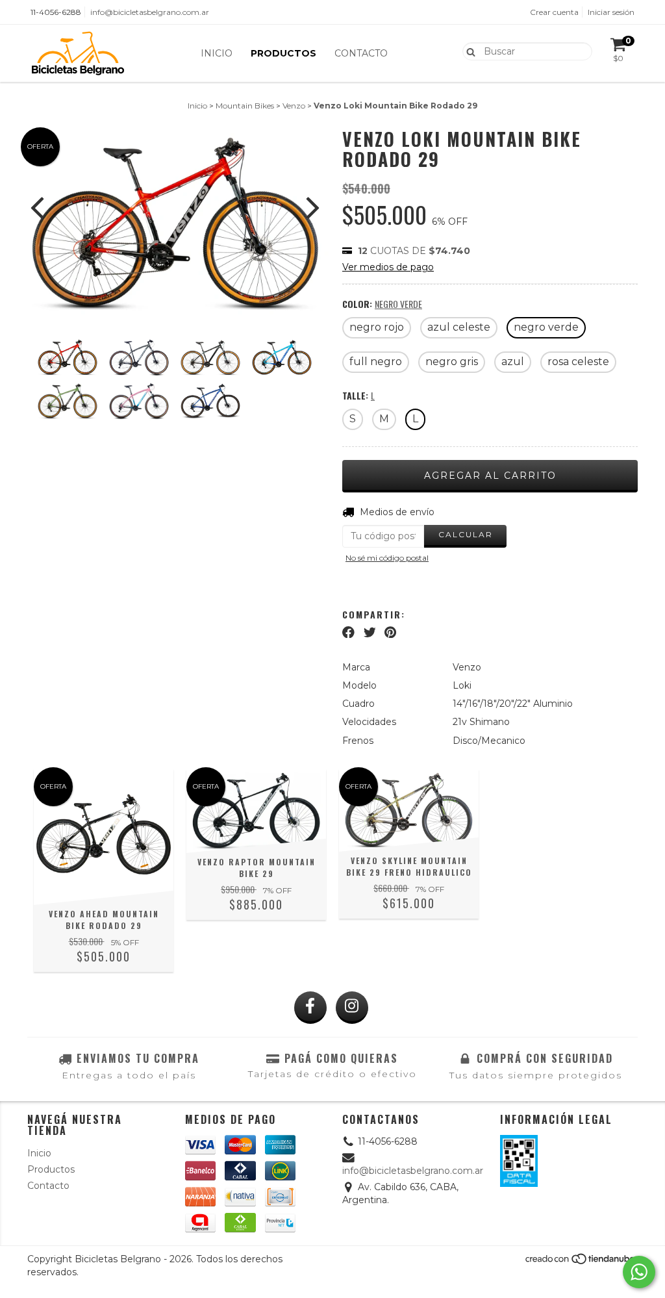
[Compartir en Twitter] (370, 632)
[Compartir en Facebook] (348, 632)
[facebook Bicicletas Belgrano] (310, 1007)
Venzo (293, 105)
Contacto (361, 53)
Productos (283, 53)
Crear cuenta (554, 12)
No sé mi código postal (387, 558)
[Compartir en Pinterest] (390, 632)
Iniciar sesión (611, 12)
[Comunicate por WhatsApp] (639, 1272)
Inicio (216, 53)
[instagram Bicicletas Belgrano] (352, 1007)
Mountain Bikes (245, 105)
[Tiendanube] (581, 1262)
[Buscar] (467, 50)
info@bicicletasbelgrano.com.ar (149, 12)
